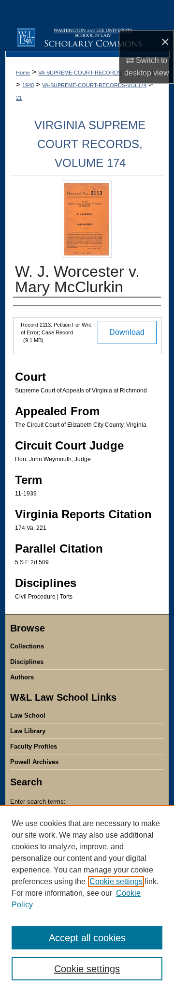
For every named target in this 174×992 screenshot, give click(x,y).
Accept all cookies (87, 937)
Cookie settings (116, 881)
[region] (87, 898)
